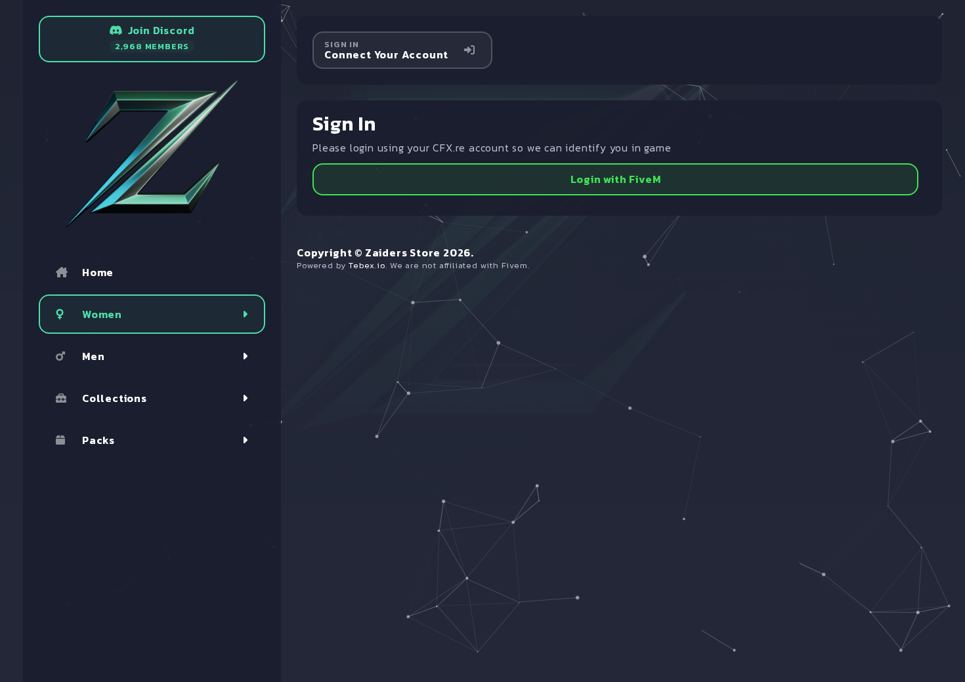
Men (93, 356)
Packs (98, 440)
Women (102, 314)
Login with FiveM (615, 179)
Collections (114, 398)
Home (98, 272)
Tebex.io (367, 265)
